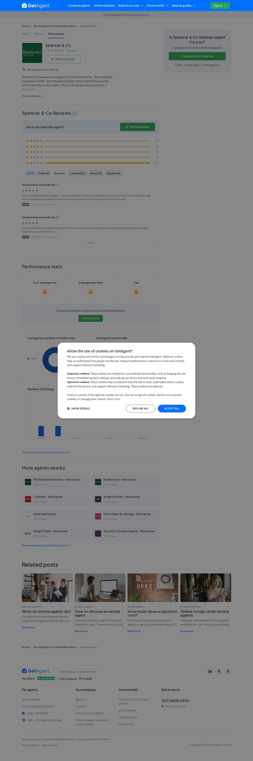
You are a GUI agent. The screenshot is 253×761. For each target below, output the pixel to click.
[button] (78, 408)
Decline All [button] (141, 408)
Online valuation (104, 5)
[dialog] (126, 380)
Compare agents (79, 5)
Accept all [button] (171, 408)
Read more (113, 399)
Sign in (218, 5)
